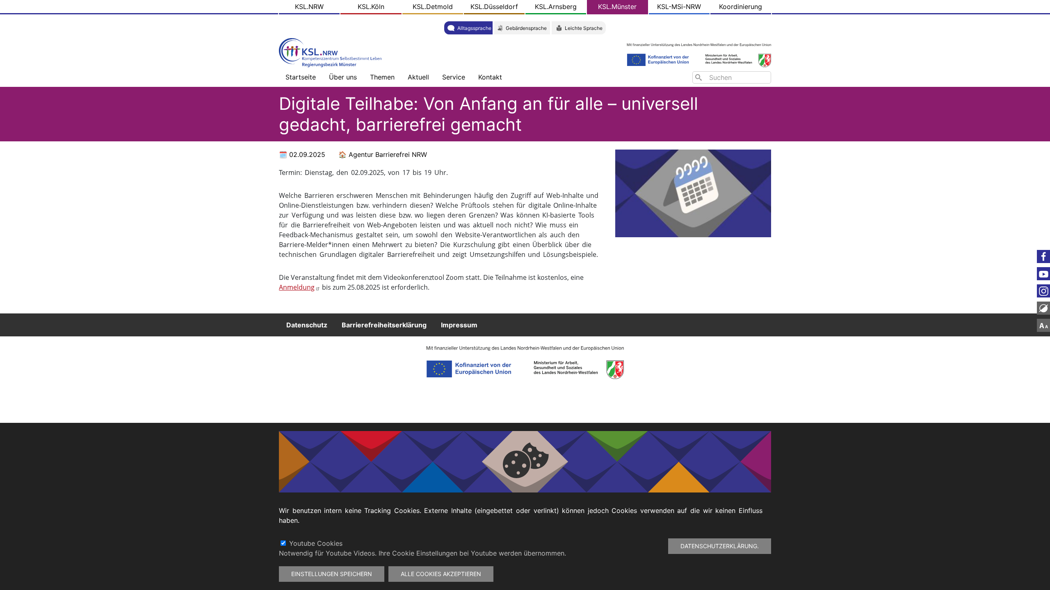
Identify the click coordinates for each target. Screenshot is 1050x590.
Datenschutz (306, 325)
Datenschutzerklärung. (719, 545)
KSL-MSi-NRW (679, 6)
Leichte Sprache (584, 28)
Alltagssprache (474, 28)
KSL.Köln (371, 6)
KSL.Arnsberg (556, 6)
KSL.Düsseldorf (494, 6)
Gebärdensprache (526, 28)
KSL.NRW (309, 6)
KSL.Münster (617, 6)
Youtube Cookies (315, 543)
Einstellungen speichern (331, 573)
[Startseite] (332, 52)
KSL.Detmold (433, 6)
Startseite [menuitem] (300, 77)
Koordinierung (740, 6)
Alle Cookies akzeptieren (441, 573)
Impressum (459, 325)
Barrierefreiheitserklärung (384, 325)
